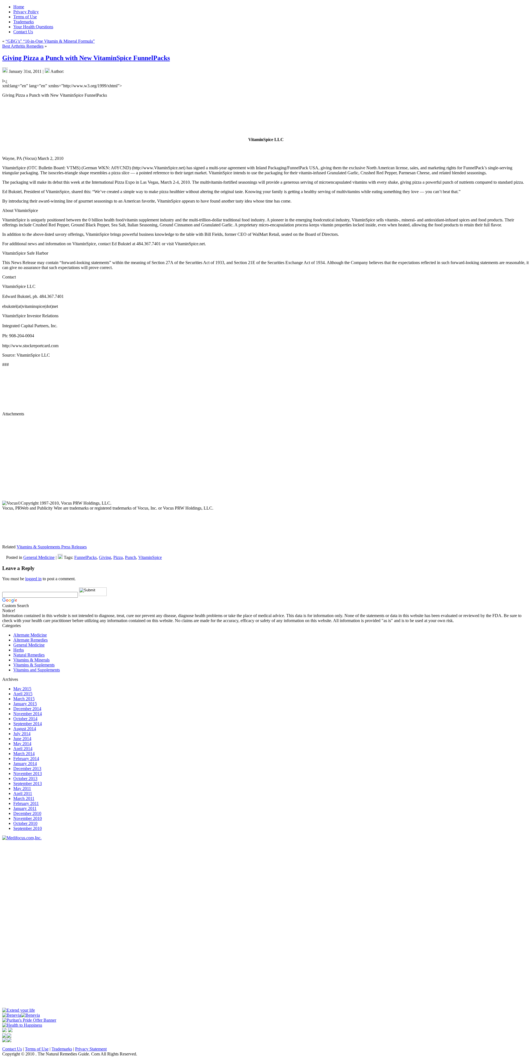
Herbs (18, 650)
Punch (130, 557)
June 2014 (22, 738)
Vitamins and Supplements (36, 670)
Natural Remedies (29, 655)
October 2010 (25, 823)
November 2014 (27, 713)
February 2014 (26, 758)
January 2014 (25, 763)
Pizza (118, 557)
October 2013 (25, 778)
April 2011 (22, 793)
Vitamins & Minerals (31, 660)
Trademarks (62, 1049)
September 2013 (27, 783)
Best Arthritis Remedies (23, 46)
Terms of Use (36, 1049)
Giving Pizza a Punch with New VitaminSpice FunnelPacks (86, 58)
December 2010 (27, 813)
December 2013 (27, 768)
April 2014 (22, 748)
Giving (105, 557)
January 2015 (25, 703)
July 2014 (21, 733)
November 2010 (27, 818)
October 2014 (25, 718)
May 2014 (22, 743)
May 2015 (22, 688)
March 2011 (23, 798)
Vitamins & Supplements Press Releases (52, 546)
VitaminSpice (150, 557)
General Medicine (39, 557)
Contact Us (12, 1049)
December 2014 (27, 708)
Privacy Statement (91, 1049)
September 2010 (27, 828)
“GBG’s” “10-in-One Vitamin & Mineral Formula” (50, 41)
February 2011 (26, 803)
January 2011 (25, 808)
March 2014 (24, 753)
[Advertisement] (18, 923)
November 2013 (27, 773)
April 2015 (22, 693)
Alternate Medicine (30, 635)
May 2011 (22, 788)
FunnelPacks (85, 557)
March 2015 (24, 698)
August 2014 (24, 728)
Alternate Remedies (30, 640)
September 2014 (27, 723)
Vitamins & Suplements (34, 665)
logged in (33, 578)
